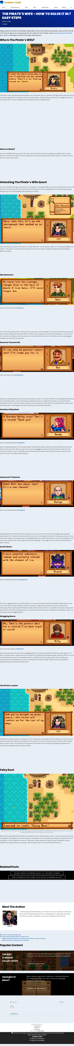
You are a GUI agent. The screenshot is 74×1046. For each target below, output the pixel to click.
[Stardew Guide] (1, 2)
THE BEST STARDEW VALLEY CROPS (10, 958)
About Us (64, 7)
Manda (5, 24)
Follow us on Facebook (37, 1040)
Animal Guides (45, 7)
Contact (56, 7)
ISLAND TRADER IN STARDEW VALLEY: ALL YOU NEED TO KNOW (37, 873)
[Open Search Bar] (71, 7)
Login (62, 1002)
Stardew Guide (12, 2)
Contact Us (37, 1029)
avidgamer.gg (40, 1030)
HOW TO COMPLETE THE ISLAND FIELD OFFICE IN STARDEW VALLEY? (37, 877)
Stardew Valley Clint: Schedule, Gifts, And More (15, 940)
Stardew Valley (14, 936)
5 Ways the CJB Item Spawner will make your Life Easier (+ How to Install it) (24, 938)
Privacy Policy (37, 1026)
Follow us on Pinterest (37, 1038)
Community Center (15, 7)
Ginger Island (6, 936)
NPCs (34, 7)
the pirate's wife (24, 936)
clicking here (20, 308)
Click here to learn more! (36, 964)
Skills (3, 7)
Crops (26, 7)
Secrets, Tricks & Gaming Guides (11, 934)
